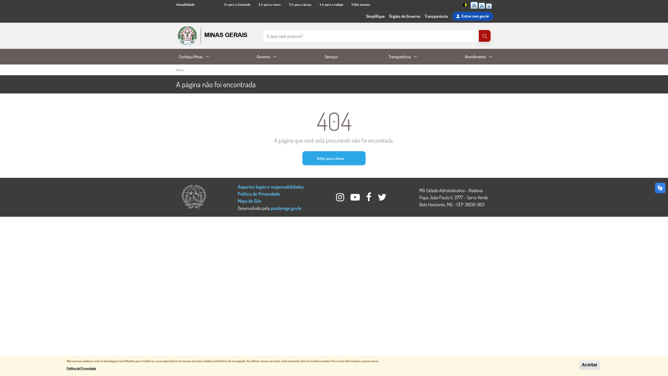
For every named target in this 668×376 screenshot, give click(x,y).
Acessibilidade (185, 4)
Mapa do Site (249, 201)
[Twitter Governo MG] (382, 199)
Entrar (475, 16)
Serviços (331, 56)
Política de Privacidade (259, 194)
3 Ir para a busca (300, 4)
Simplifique (375, 16)
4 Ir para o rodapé (331, 4)
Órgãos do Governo (404, 16)
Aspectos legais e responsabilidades (271, 187)
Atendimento (475, 56)
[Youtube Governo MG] (355, 199)
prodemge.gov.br (286, 208)
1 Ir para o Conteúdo (237, 4)
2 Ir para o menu (270, 4)
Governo (263, 56)
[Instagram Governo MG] (340, 199)
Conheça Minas (191, 56)
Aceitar (590, 364)
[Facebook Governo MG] (369, 199)
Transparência (436, 16)
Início (179, 70)
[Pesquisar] (485, 36)
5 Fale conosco (360, 4)
